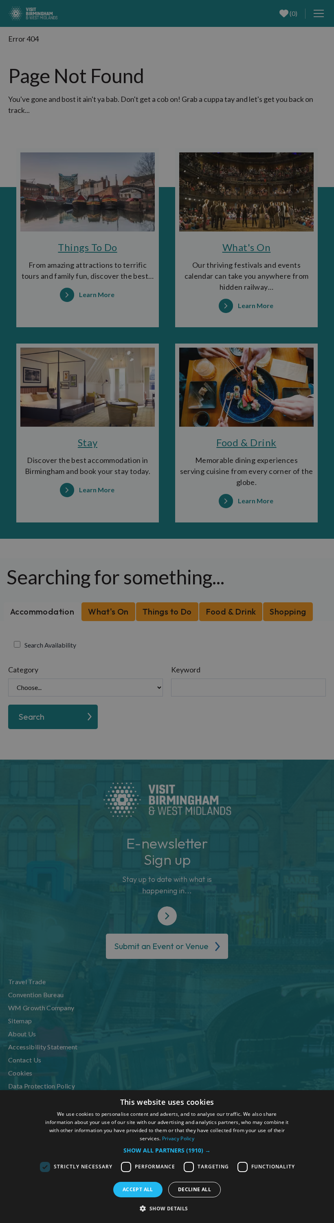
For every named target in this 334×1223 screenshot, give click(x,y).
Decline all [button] (194, 1189)
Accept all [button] (138, 1189)
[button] (167, 1150)
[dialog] (167, 1156)
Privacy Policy (178, 1138)
